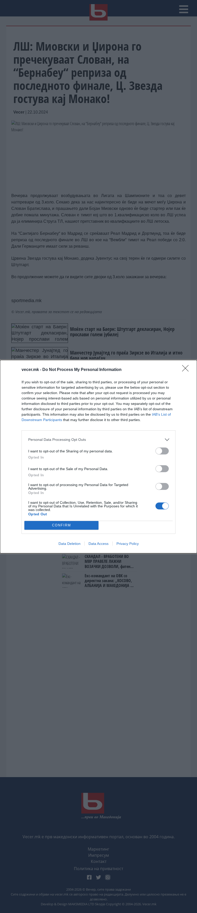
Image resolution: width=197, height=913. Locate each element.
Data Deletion (69, 544)
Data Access (98, 544)
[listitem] (98, 439)
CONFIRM (61, 525)
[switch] (162, 451)
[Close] (187, 370)
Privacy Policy (127, 544)
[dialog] (98, 456)
